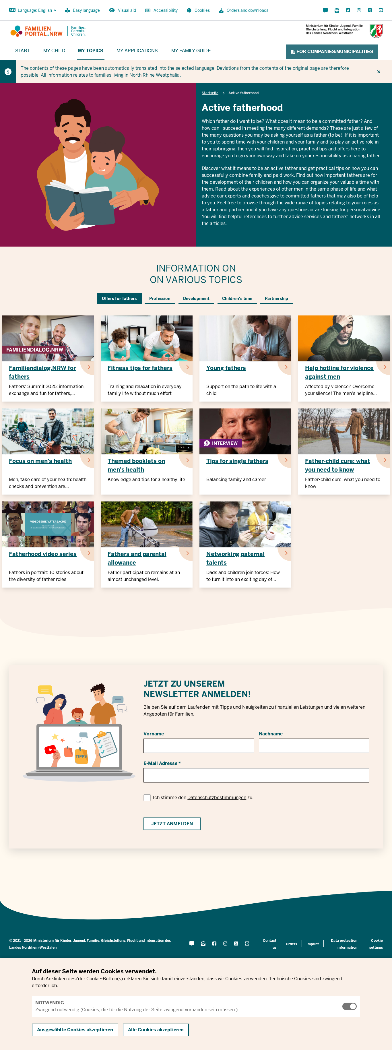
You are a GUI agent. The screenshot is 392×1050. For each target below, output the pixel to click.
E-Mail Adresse (160, 763)
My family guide (191, 50)
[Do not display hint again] (378, 72)
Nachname (271, 734)
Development (196, 298)
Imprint (312, 944)
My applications (137, 50)
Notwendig (49, 1003)
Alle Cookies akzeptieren (156, 1030)
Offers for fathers (119, 298)
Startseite (210, 93)
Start (22, 50)
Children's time (237, 298)
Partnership (276, 298)
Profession (159, 298)
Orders (291, 944)
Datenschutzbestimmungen (216, 798)
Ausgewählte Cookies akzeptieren (75, 1030)
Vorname (153, 734)
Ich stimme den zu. (203, 798)
